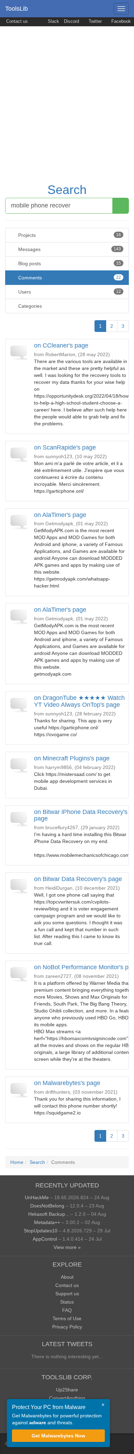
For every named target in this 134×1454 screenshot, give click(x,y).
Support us (67, 1293)
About (67, 1277)
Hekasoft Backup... (48, 1214)
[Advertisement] (67, 97)
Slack (52, 21)
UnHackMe (37, 1197)
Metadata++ (47, 1222)
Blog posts (69, 263)
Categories (29, 306)
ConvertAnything (67, 1398)
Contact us (16, 21)
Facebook (120, 21)
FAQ (67, 1310)
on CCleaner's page (61, 345)
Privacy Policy (67, 1327)
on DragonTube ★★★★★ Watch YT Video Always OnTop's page (79, 701)
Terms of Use (67, 1318)
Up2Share (67, 1389)
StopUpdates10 (40, 1230)
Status (67, 1302)
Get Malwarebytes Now (58, 1435)
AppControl (45, 1239)
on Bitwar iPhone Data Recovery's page (80, 815)
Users (69, 292)
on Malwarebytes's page (67, 1083)
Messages (69, 249)
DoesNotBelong (47, 1205)
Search (67, 190)
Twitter (94, 21)
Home (16, 1162)
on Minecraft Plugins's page (72, 758)
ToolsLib (16, 8)
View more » (67, 1247)
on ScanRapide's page (65, 447)
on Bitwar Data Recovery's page (78, 879)
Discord (71, 21)
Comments (69, 277)
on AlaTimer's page (60, 514)
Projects (69, 235)
